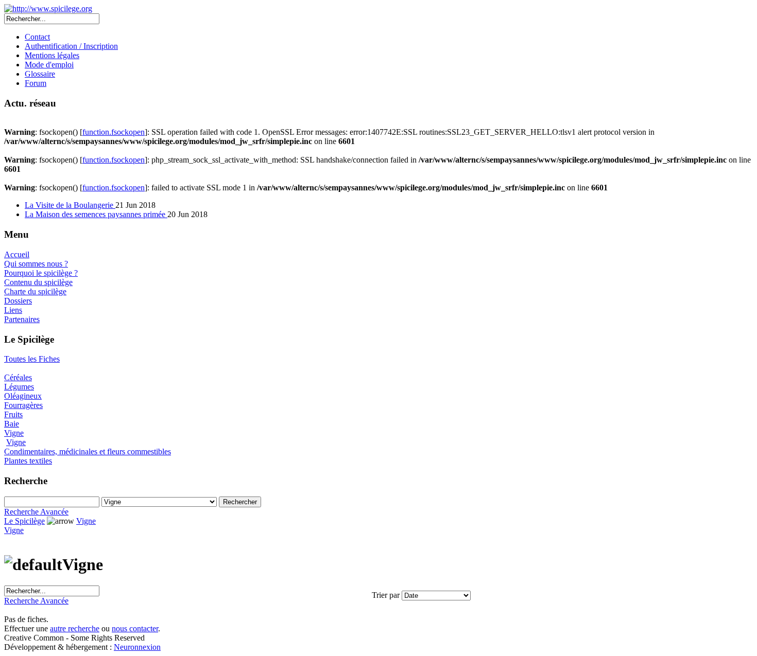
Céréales (18, 377)
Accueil (16, 254)
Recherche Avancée (36, 511)
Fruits (13, 414)
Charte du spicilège (35, 291)
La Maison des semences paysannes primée (96, 214)
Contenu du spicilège (38, 282)
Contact (37, 36)
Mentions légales (52, 55)
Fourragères (23, 405)
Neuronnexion (137, 647)
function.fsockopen (113, 132)
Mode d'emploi (49, 64)
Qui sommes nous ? (36, 263)
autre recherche (74, 628)
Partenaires (22, 319)
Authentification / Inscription (71, 46)
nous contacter (135, 628)
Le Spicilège (24, 521)
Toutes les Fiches (32, 358)
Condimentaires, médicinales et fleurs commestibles (87, 451)
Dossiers (18, 300)
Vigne (14, 433)
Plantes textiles (28, 460)
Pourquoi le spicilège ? (41, 273)
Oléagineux (23, 396)
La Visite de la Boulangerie (70, 205)
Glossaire (40, 73)
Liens (13, 310)
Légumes (19, 386)
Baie (11, 423)
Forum (35, 83)
